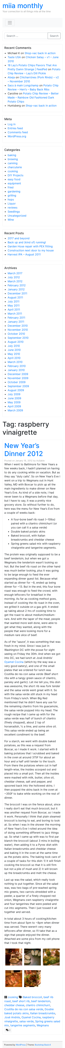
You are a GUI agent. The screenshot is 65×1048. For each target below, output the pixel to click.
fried (11, 187)
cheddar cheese (14, 1005)
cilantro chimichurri (38, 1005)
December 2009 (18, 374)
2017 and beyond (19, 238)
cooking (13, 171)
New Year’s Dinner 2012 (23, 449)
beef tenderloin (40, 1001)
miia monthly (22, 6)
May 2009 (14, 402)
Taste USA (14, 57)
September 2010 (18, 337)
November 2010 (18, 329)
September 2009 (18, 386)
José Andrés (12, 1017)
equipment (14, 183)
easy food (14, 179)
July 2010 (14, 345)
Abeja (11, 77)
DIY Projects (15, 175)
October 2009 (17, 382)
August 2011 (15, 297)
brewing (13, 159)
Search (54, 35)
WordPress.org (17, 136)
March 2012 (15, 281)
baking (12, 155)
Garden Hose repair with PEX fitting (30, 246)
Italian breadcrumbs (42, 1013)
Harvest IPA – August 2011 (24, 254)
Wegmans (43, 1025)
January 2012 (16, 289)
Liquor (12, 203)
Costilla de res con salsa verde (23, 1009)
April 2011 (14, 309)
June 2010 (14, 350)
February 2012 (17, 285)
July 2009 (14, 394)
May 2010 (14, 354)
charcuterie (15, 167)
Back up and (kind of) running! (27, 242)
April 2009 (14, 406)
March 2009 (15, 410)
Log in (12, 124)
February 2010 (17, 366)
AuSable (40, 460)
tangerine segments (22, 1025)
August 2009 (16, 390)
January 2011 (16, 321)
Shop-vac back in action (40, 53)
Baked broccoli (32, 997)
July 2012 (14, 277)
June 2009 (14, 398)
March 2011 (15, 313)
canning (13, 163)
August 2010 (16, 341)
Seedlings (14, 211)
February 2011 (16, 317)
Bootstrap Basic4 (43, 1044)
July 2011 (13, 301)
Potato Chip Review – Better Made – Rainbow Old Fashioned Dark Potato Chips (33, 97)
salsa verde (26, 1021)
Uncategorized (17, 215)
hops (11, 199)
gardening (14, 191)
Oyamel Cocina (14, 662)
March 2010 (15, 362)
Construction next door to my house (31, 250)
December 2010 (18, 325)
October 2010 (16, 333)
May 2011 (14, 305)
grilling (12, 195)
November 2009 (18, 378)
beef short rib (21, 1001)
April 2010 (14, 358)
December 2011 (17, 293)
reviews (12, 207)
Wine (11, 219)
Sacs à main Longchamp (23, 85)
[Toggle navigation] (9, 22)
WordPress (21, 1044)
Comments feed (18, 132)
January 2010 (16, 370)
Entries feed (15, 128)
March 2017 (15, 273)
